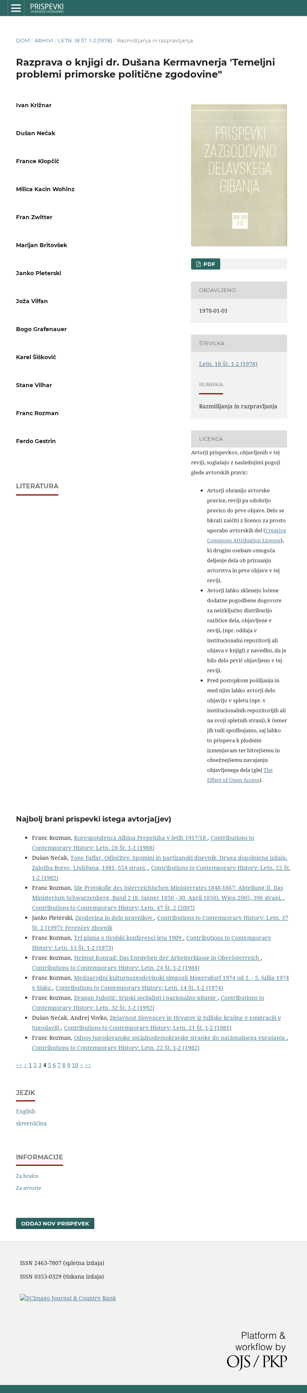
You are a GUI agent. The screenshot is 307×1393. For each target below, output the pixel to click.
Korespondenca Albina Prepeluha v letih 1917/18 (140, 837)
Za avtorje (28, 1187)
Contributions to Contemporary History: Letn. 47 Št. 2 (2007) (113, 907)
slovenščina (31, 1123)
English (26, 1111)
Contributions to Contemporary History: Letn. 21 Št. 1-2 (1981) (147, 1027)
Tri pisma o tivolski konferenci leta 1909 (128, 937)
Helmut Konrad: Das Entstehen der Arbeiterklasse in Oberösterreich (167, 957)
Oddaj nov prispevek (55, 1223)
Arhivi (44, 40)
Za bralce (27, 1175)
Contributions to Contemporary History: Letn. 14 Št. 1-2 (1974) (139, 987)
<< (19, 1065)
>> (88, 1065)
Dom (23, 40)
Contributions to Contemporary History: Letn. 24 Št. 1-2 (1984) (115, 967)
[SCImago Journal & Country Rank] (68, 1298)
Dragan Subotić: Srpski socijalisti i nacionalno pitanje (145, 997)
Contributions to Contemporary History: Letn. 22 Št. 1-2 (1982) (115, 1047)
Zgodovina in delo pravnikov (114, 917)
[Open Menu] (16, 8)
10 (75, 1065)
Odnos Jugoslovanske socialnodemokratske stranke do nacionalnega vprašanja (180, 1037)
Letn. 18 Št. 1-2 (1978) (85, 40)
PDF (208, 264)
